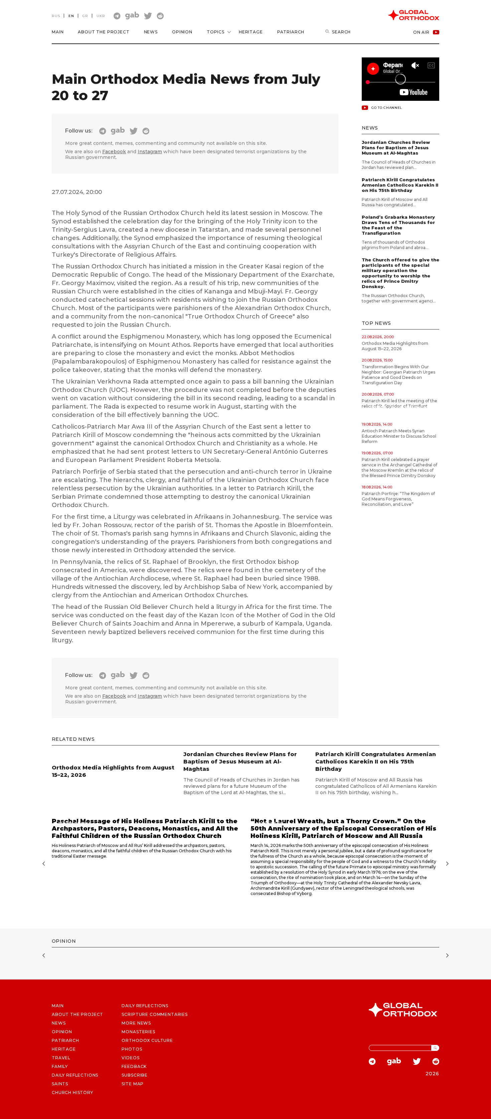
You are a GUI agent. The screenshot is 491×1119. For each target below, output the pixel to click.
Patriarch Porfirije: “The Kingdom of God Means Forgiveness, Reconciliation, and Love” (398, 499)
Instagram (150, 152)
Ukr (101, 16)
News (151, 31)
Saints (60, 1083)
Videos (130, 1057)
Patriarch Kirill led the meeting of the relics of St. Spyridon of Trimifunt (399, 403)
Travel (61, 1057)
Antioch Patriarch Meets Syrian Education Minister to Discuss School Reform (399, 436)
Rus (56, 16)
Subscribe (135, 1075)
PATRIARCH (65, 1040)
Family (60, 1066)
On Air (421, 32)
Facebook (114, 152)
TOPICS (215, 31)
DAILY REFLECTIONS (75, 1075)
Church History (72, 1092)
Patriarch (291, 31)
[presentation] (43, 864)
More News (136, 1023)
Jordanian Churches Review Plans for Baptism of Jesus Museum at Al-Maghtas (396, 148)
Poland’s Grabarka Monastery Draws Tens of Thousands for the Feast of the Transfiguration (398, 225)
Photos (132, 1049)
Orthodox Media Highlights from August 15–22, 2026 (395, 346)
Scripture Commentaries (154, 1014)
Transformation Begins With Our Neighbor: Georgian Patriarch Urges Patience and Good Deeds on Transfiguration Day (398, 374)
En (71, 16)
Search (341, 31)
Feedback (134, 1066)
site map (133, 1083)
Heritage (251, 31)
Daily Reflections (145, 1005)
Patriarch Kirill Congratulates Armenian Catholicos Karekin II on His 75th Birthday (400, 185)
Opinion (182, 31)
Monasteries (138, 1031)
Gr (85, 16)
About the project (103, 31)
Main (57, 31)
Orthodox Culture (147, 1040)
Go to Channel (386, 107)
